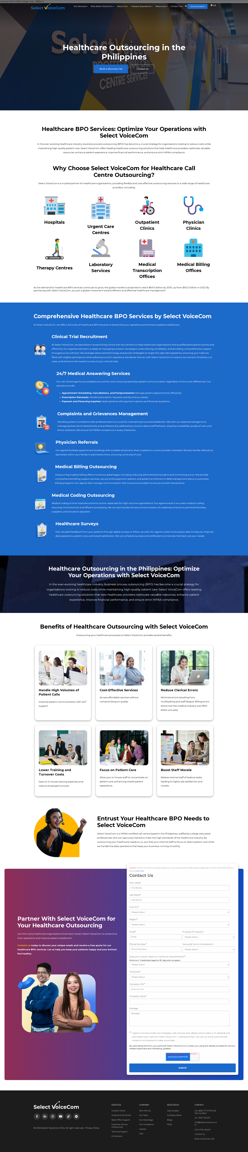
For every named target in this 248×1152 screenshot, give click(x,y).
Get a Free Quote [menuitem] (203, 1129)
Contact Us (142, 69)
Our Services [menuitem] (80, 6)
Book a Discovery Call (111, 69)
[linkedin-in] (45, 1116)
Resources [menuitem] (161, 6)
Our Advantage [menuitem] (146, 1120)
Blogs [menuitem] (169, 1120)
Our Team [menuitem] (143, 1115)
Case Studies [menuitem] (173, 1111)
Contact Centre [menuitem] (118, 1111)
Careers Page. (139, 871)
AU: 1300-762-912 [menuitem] (202, 1118)
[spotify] (76, 1116)
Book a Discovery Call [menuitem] (204, 1139)
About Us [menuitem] (121, 6)
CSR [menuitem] (141, 1134)
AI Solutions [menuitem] (116, 1136)
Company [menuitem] (144, 1105)
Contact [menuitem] (199, 1105)
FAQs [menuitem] (169, 1124)
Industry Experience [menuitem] (141, 6)
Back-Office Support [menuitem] (120, 1120)
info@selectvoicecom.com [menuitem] (206, 1123)
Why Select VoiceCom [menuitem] (102, 6)
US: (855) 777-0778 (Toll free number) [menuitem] (205, 1112)
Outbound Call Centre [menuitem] (121, 1115)
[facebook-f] (37, 1116)
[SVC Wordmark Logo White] (48, 6)
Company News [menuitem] (174, 1115)
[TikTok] (68, 1116)
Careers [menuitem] (142, 1129)
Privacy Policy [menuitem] (92, 1128)
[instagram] (52, 1116)
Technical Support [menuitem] (119, 1132)
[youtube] (60, 1116)
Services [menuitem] (116, 1105)
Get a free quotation (197, 6)
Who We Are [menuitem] (145, 1111)
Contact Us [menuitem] (176, 6)
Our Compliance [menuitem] (146, 1124)
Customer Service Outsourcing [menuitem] (119, 1125)
